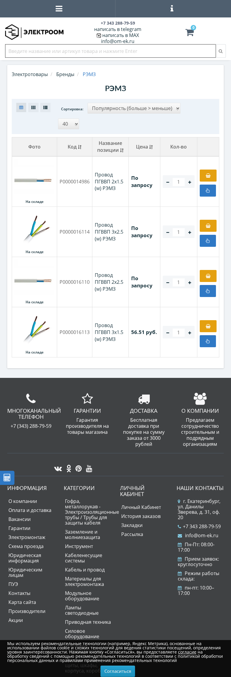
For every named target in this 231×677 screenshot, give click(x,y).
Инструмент (79, 546)
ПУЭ (13, 584)
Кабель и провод (85, 569)
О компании (22, 501)
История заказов (141, 516)
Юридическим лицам (25, 572)
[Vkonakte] (56, 467)
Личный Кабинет (141, 507)
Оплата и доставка (29, 510)
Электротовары (30, 74)
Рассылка (132, 534)
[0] (189, 33)
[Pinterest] (77, 467)
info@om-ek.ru (117, 41)
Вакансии (19, 519)
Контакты (19, 593)
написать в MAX (120, 35)
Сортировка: (72, 109)
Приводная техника (88, 622)
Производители (26, 611)
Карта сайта (22, 602)
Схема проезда (26, 546)
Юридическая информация (24, 558)
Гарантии (19, 528)
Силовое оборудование (82, 634)
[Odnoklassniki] (67, 467)
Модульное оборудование (82, 596)
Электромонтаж (26, 537)
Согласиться (117, 671)
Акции (15, 620)
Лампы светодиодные (82, 610)
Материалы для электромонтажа (84, 581)
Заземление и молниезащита (82, 534)
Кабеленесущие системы (83, 558)
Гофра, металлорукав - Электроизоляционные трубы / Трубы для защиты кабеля (92, 512)
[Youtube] (87, 467)
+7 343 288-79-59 (202, 526)
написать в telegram (117, 29)
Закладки (132, 525)
